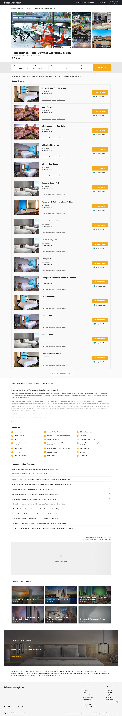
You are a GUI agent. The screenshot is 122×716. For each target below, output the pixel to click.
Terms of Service (88, 697)
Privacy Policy (87, 699)
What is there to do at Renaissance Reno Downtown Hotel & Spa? (34, 514)
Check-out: (36, 66)
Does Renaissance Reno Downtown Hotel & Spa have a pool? (32, 489)
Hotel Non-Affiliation (89, 707)
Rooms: (53, 66)
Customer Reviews (88, 695)
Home (13, 9)
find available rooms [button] (61, 373)
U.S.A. (25, 9)
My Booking (91, 2)
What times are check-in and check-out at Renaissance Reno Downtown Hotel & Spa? (41, 484)
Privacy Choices (110, 702)
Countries (19, 9)
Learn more (78, 76)
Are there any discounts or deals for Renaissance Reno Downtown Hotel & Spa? (39, 524)
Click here (45, 675)
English (101, 3)
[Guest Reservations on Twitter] (9, 706)
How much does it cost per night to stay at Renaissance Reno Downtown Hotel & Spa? (41, 480)
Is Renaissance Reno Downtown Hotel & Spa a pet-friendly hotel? (34, 499)
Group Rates (109, 695)
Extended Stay (110, 699)
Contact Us (109, 690)
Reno (29, 9)
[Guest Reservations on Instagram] (14, 706)
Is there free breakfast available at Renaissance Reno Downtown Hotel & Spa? (38, 504)
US (110, 539)
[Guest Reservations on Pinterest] (18, 706)
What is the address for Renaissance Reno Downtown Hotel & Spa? (35, 470)
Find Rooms (101, 67)
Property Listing (87, 704)
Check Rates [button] (100, 92)
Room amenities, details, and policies (53, 100)
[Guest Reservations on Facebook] (5, 706)
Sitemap (85, 702)
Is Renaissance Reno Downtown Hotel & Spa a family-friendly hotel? (35, 519)
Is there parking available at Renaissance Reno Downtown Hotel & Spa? (36, 509)
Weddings (108, 697)
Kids (82, 66)
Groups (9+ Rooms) (80, 2)
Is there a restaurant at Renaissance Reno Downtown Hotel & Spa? (35, 494)
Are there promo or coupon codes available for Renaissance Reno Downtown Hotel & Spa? (42, 529)
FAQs (84, 692)
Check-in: (16, 66)
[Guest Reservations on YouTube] (22, 706)
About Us (85, 690)
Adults (68, 66)
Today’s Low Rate (100, 97)
